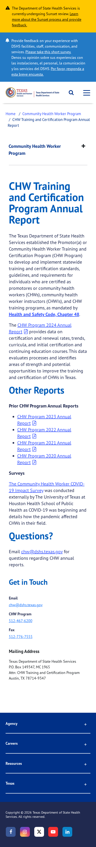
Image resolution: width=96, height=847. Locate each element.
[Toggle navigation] (85, 92)
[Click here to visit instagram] (25, 832)
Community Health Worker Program (51, 113)
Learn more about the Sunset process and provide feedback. (46, 19)
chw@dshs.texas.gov (42, 551)
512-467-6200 (20, 620)
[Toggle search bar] (69, 92)
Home (11, 113)
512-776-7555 (21, 636)
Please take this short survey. (48, 52)
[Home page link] (32, 92)
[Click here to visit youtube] (53, 832)
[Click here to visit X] (39, 832)
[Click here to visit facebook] (10, 832)
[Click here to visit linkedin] (67, 832)
